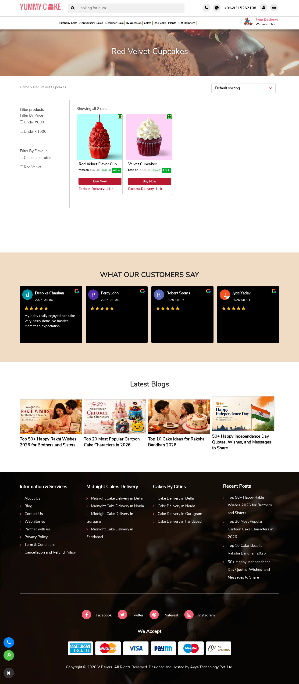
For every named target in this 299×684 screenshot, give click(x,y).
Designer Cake (114, 23)
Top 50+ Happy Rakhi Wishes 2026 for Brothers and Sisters (250, 505)
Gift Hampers (186, 23)
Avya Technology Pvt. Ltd (211, 667)
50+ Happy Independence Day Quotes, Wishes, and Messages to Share (249, 569)
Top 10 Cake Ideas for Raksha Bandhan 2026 (247, 549)
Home (24, 87)
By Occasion (134, 23)
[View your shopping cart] (274, 7)
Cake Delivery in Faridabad (180, 521)
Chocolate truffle (37, 158)
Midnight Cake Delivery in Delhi (117, 498)
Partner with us (37, 529)
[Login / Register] (264, 7)
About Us (32, 498)
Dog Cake (160, 23)
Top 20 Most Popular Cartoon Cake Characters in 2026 (250, 529)
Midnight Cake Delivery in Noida (117, 506)
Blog (28, 506)
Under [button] (34, 122)
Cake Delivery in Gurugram (180, 514)
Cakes (147, 23)
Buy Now (100, 181)
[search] (73, 8)
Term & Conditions (40, 545)
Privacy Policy (36, 537)
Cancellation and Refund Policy (50, 552)
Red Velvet (32, 167)
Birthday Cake (68, 23)
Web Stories (35, 521)
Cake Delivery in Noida (176, 506)
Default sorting (227, 88)
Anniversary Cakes (91, 23)
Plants (172, 23)
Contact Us (34, 514)
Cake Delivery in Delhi (176, 498)
